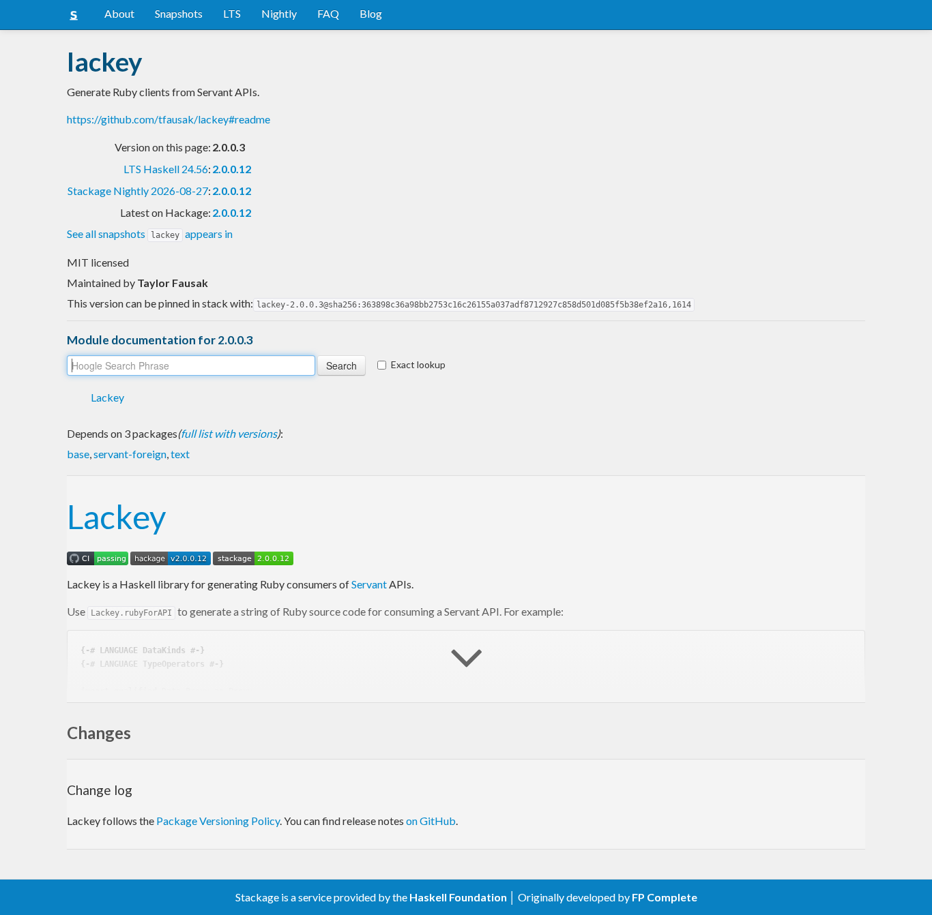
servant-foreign (129, 453)
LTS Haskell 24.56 (165, 168)
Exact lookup (418, 364)
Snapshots (179, 13)
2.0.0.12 (231, 168)
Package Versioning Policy (218, 820)
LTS (232, 13)
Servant (369, 584)
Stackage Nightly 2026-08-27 (138, 190)
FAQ (328, 13)
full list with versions (229, 433)
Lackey (107, 397)
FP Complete (664, 896)
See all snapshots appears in (150, 233)
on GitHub (431, 820)
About (119, 13)
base (78, 453)
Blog (371, 13)
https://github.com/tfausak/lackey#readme (168, 118)
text (180, 453)
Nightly (279, 13)
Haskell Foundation (458, 896)
